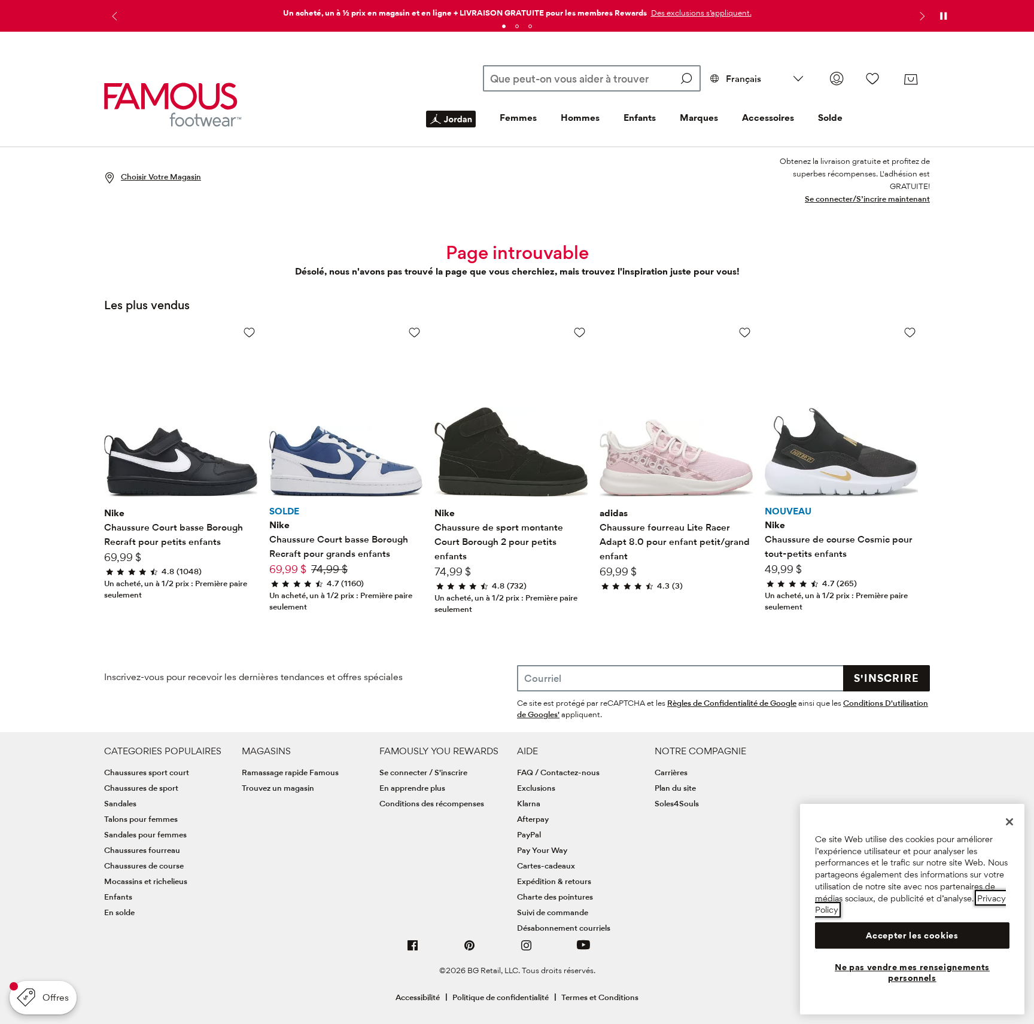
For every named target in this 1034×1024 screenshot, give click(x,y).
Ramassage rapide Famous (290, 772)
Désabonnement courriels (563, 927)
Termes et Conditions (599, 997)
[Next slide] (920, 16)
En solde (119, 912)
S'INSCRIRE (886, 678)
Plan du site (675, 788)
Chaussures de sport (141, 788)
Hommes (580, 117)
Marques (699, 117)
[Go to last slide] (113, 16)
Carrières (671, 772)
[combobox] (591, 78)
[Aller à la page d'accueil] (173, 104)
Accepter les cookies (912, 935)
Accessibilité (418, 997)
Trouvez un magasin (278, 788)
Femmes (518, 117)
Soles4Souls (677, 803)
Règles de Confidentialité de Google (731, 703)
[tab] (504, 26)
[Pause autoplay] (943, 16)
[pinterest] (469, 950)
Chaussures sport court (146, 772)
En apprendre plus (412, 788)
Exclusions (536, 788)
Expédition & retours (554, 881)
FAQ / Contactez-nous (558, 772)
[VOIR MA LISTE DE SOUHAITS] (872, 78)
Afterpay (533, 819)
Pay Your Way (542, 850)
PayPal (529, 834)
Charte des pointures (555, 896)
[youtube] (583, 950)
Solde (830, 117)
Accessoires (768, 117)
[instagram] (526, 950)
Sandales (120, 803)
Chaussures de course (144, 865)
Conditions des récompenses (431, 803)
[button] (700, 12)
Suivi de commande (552, 912)
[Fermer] (1009, 822)
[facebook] (412, 950)
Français (743, 78)
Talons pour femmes (141, 819)
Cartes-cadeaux (546, 865)
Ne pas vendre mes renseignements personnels (912, 972)
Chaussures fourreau (142, 850)
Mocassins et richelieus (145, 881)
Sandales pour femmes (145, 834)
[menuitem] (451, 129)
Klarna (528, 803)
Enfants (640, 117)
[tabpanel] (517, 10)
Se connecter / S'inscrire (423, 772)
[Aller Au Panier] (911, 79)
